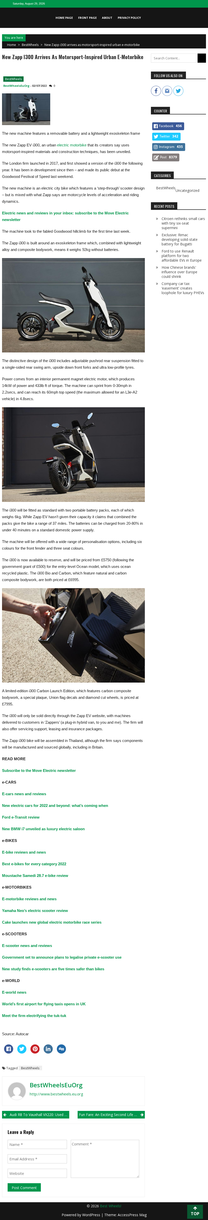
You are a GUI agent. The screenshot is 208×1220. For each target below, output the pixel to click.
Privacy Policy (129, 18)
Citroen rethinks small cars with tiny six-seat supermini (183, 223)
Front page (87, 18)
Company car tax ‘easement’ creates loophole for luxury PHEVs (183, 288)
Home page (64, 18)
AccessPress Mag (132, 1214)
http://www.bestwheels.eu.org (56, 1093)
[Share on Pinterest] (35, 1052)
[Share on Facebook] (8, 1052)
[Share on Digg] (61, 1052)
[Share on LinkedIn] (48, 1052)
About (107, 18)
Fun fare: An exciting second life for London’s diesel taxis (112, 1114)
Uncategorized (187, 190)
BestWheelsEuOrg (16, 86)
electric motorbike (72, 145)
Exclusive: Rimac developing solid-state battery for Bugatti (180, 239)
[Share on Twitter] (21, 1052)
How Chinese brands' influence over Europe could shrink (179, 272)
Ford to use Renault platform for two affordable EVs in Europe (182, 256)
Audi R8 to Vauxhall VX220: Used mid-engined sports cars (39, 1114)
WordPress (91, 1214)
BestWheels (30, 45)
